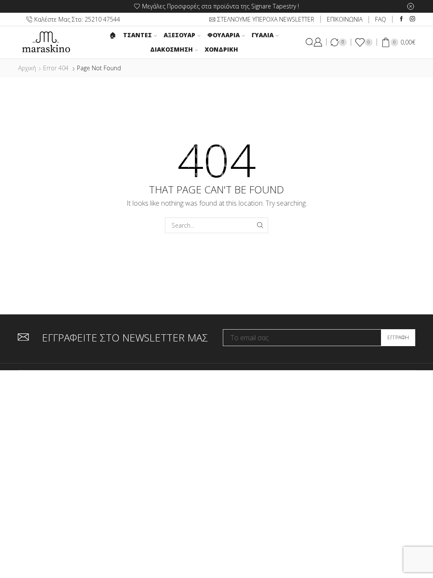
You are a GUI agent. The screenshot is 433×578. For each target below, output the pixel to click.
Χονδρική (221, 49)
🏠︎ (113, 35)
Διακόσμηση (171, 49)
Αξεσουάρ (179, 35)
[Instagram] (412, 19)
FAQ (380, 19)
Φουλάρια (223, 35)
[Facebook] (401, 19)
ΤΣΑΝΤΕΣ (137, 35)
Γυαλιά (263, 35)
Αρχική (27, 68)
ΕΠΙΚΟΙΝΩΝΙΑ (344, 19)
